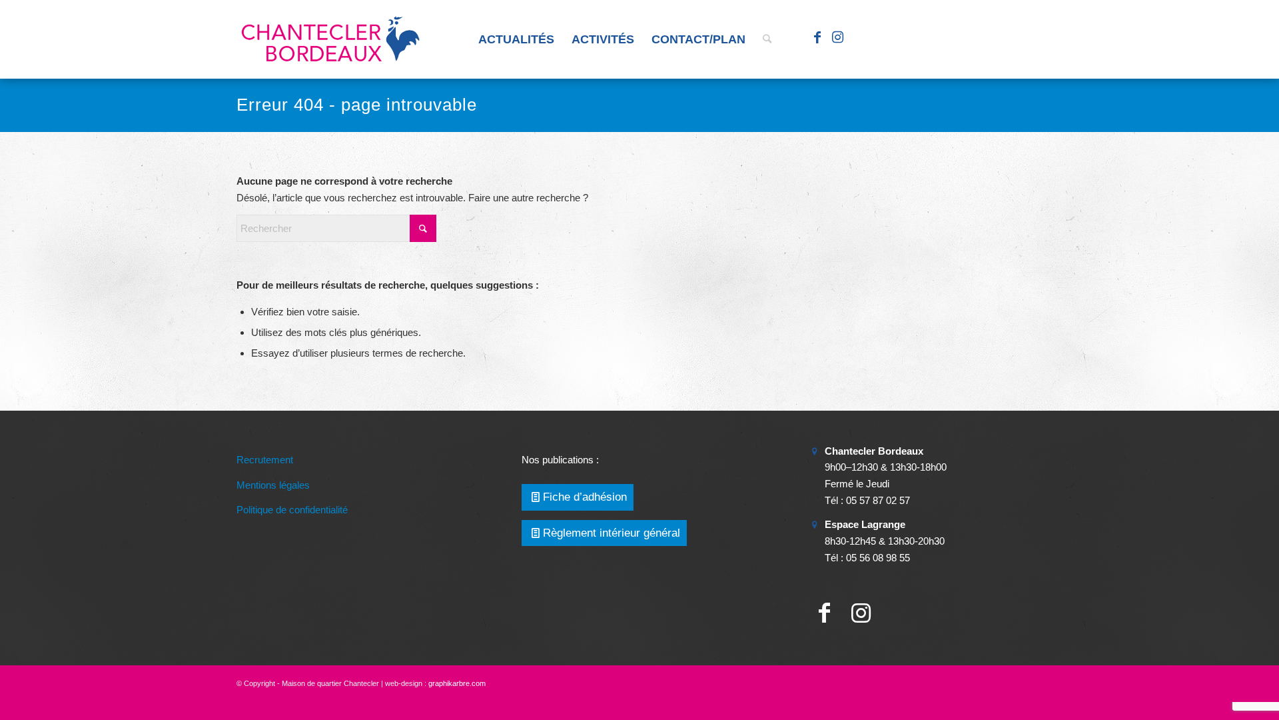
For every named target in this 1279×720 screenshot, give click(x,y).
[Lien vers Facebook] (817, 39)
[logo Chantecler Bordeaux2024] (331, 39)
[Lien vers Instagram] (837, 39)
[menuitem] (516, 39)
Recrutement (264, 459)
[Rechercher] (767, 39)
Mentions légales (273, 485)
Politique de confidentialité (292, 509)
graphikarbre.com (457, 683)
